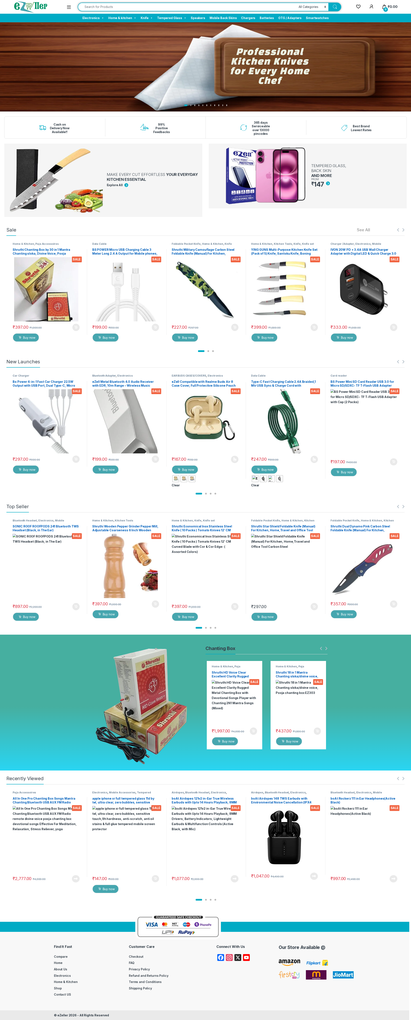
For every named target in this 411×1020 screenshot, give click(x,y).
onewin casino (84, 114)
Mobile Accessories (122, 792)
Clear (176, 485)
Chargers (248, 18)
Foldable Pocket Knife (186, 243)
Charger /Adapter (342, 243)
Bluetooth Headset (25, 520)
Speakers (198, 18)
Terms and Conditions (145, 982)
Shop (58, 988)
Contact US (62, 994)
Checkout (136, 956)
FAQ (131, 963)
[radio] (176, 478)
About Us (60, 969)
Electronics (91, 18)
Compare (61, 956)
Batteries (267, 18)
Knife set (308, 243)
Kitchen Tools (283, 243)
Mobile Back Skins (223, 18)
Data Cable (99, 243)
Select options (233, 459)
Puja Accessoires (47, 243)
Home (58, 963)
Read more (76, 878)
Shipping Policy (140, 988)
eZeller (62, 1015)
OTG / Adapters (290, 18)
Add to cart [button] (76, 327)
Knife (145, 18)
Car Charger (21, 375)
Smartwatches (317, 18)
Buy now (29, 337)
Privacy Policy (139, 969)
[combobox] (187, 7)
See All (363, 229)
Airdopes (178, 792)
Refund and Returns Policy (148, 975)
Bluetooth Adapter (104, 375)
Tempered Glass (169, 18)
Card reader (339, 375)
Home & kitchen (120, 18)
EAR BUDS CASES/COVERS (189, 375)
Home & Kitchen (23, 243)
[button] (201, 351)
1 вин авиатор (84, 111)
